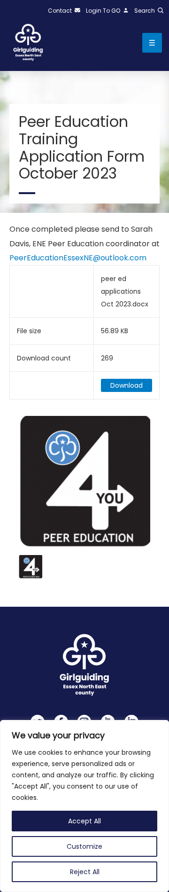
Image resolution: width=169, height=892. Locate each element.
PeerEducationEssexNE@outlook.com (77, 257)
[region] (84, 806)
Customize (84, 846)
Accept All (84, 821)
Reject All (85, 871)
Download (126, 385)
